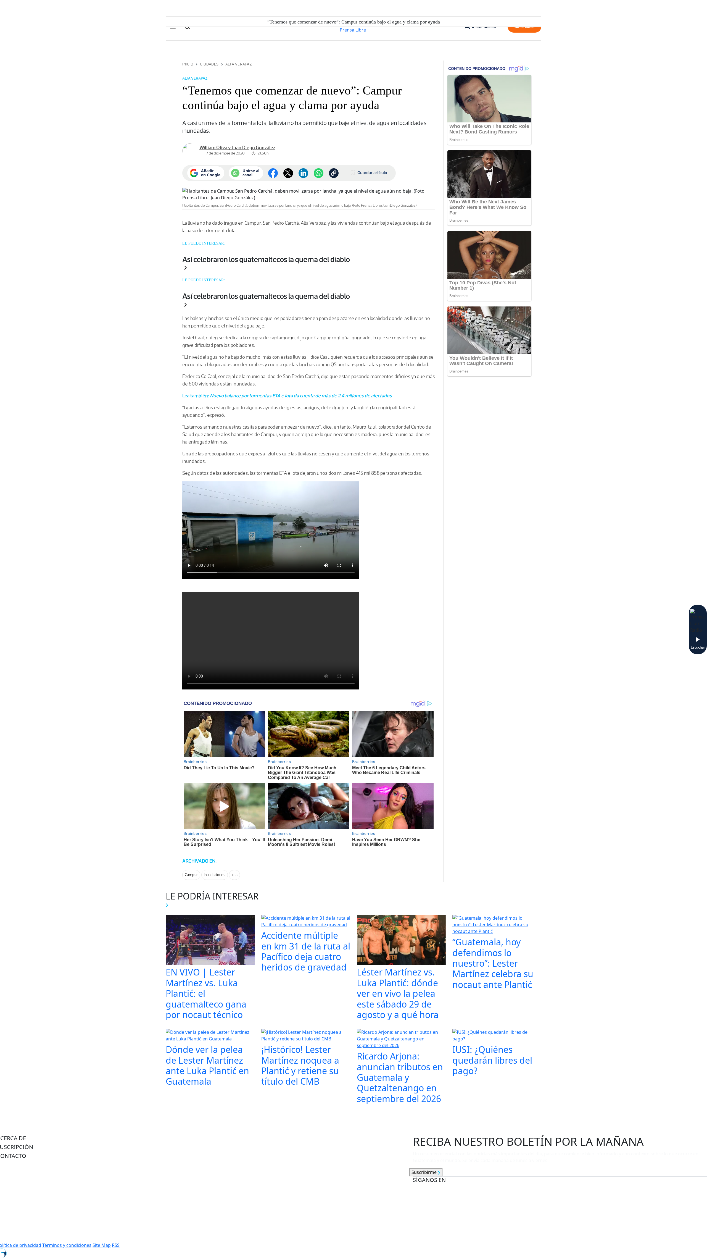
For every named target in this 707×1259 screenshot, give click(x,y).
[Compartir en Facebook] (273, 173)
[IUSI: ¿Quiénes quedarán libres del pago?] (496, 1036)
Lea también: (287, 396)
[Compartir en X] (288, 173)
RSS (116, 1245)
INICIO (187, 64)
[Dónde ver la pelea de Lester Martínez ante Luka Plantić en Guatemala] (210, 1036)
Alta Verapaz (238, 64)
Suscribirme (424, 1172)
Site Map (102, 1245)
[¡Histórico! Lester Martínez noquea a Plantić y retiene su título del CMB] (305, 1036)
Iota (234, 874)
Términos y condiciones (66, 1245)
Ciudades (209, 64)
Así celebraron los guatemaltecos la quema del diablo (266, 259)
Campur (191, 874)
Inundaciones (214, 874)
